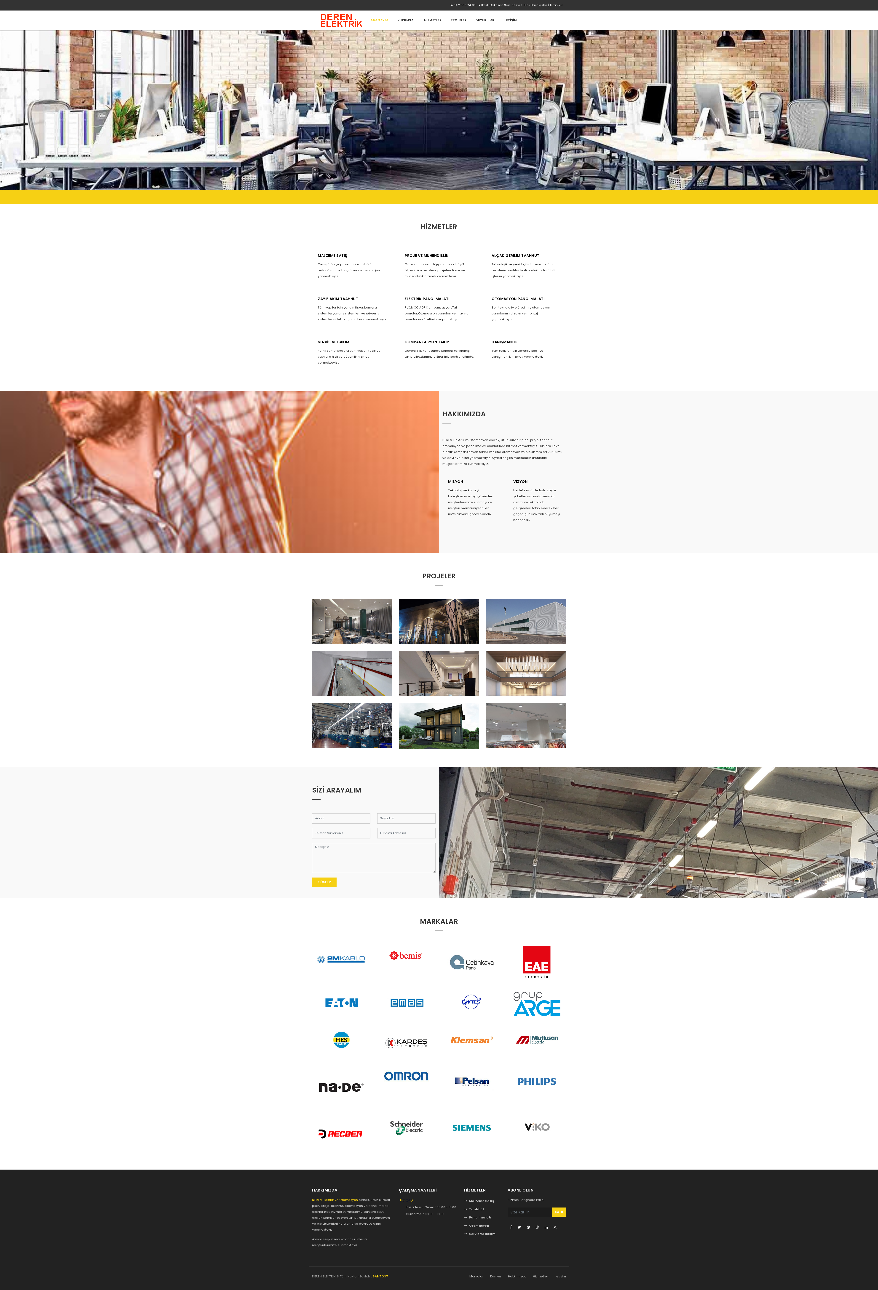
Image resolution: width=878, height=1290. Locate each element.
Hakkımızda (517, 1276)
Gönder (324, 882)
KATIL (559, 1212)
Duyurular (485, 20)
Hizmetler (540, 1276)
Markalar (476, 1276)
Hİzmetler (433, 20)
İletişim (560, 1276)
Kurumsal (406, 20)
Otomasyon (479, 1226)
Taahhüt (476, 1209)
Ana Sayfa (379, 20)
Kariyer (496, 1276)
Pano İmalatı (480, 1217)
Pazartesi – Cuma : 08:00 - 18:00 (431, 1207)
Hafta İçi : (407, 1200)
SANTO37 (380, 1276)
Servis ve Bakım (482, 1234)
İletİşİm (510, 20)
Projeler (458, 20)
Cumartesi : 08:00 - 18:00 (425, 1214)
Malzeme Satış (481, 1201)
